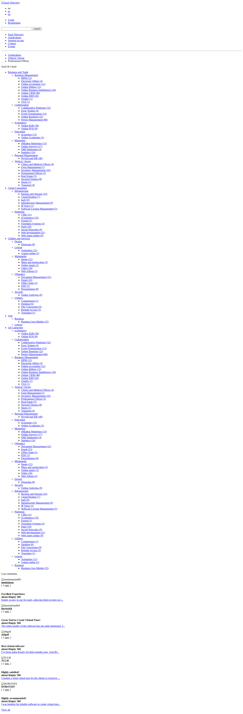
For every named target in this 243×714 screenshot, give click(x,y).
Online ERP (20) (30, 96)
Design (18, 241)
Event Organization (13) (33, 113)
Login (11, 19)
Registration (14, 22)
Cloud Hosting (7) (30, 197)
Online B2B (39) (30, 125)
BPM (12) (26, 78)
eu (9, 14)
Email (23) (26, 280)
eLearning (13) (29, 134)
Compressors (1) (29, 300)
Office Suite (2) (29, 283)
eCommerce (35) (30, 217)
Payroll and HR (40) (31, 158)
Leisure (18, 247)
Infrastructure (21, 191)
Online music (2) (30, 265)
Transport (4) (28, 185)
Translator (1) (28, 312)
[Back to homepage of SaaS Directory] (10, 2)
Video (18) (26, 268)
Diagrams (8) (28, 244)
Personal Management (26, 155)
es (9, 11)
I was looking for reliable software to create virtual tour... (30, 704)
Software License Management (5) (39, 208)
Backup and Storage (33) (34, 194)
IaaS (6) (25, 200)
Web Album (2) (29, 271)
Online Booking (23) (32, 116)
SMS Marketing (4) (31, 149)
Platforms (19, 211)
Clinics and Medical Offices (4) (37, 164)
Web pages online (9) (32, 235)
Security (19, 292)
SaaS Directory (16, 34)
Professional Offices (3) (33, 173)
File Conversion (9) (31, 306)
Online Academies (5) (32, 137)
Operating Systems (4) (32, 223)
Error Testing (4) (30, 110)
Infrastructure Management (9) (37, 202)
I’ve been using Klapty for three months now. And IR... (30, 652)
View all (5, 709)
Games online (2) (30, 253)
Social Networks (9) (31, 229)
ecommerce (20, 122)
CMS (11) (26, 214)
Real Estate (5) (29, 176)
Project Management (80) (34, 119)
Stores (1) (26, 182)
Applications (14, 37)
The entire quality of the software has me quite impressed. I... (33, 626)
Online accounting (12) (33, 84)
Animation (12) (29, 250)
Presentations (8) (30, 289)
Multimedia (20, 256)
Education (20, 131)
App (10, 315)
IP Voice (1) (27, 205)
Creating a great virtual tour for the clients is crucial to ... (30, 678)
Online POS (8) (29, 128)
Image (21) (27, 259)
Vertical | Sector (16, 58)
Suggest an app (16, 40)
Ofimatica (20, 274)
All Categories (15, 327)
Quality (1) (27, 99)
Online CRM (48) (30, 93)
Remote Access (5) (31, 309)
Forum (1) (26, 220)
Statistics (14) (28, 152)
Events (11, 46)
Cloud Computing (17, 188)
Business (19, 318)
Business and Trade (18, 72)
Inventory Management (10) (35, 170)
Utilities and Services (19, 238)
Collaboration (22, 104)
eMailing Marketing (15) (34, 143)
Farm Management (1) (32, 167)
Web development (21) (33, 232)
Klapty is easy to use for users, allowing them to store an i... (32, 599)
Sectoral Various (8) (31, 179)
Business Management (26, 75)
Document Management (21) (36, 277)
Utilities (19, 298)
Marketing (20, 140)
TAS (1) (25, 101)
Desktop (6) (27, 303)
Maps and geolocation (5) (34, 262)
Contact (12, 43)
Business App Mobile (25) (35, 321)
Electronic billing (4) (32, 81)
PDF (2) (25, 286)
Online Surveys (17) (31, 146)
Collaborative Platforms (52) (36, 107)
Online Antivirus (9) (31, 295)
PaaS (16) (26, 226)
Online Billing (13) (31, 87)
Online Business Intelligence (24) (38, 90)
